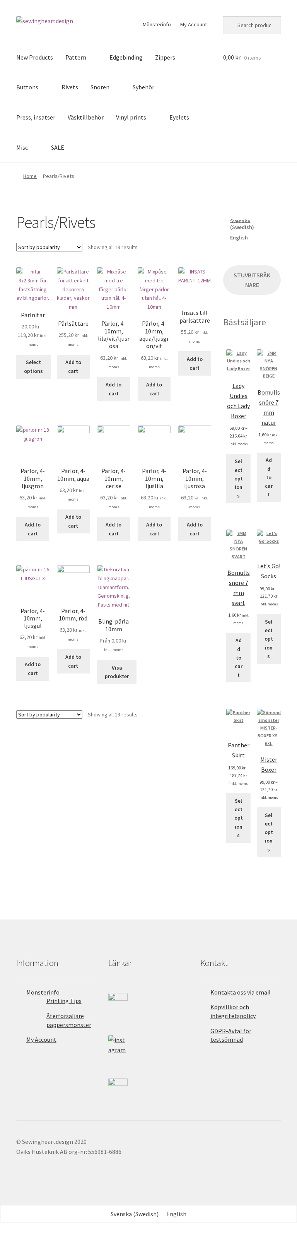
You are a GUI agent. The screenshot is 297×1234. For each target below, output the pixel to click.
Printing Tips (64, 1001)
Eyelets (179, 117)
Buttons (27, 87)
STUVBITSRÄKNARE (252, 280)
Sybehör (143, 87)
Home (30, 176)
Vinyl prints (131, 117)
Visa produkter (117, 672)
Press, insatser (35, 117)
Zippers (165, 57)
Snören (99, 87)
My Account (193, 24)
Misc (22, 147)
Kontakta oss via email (240, 992)
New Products (34, 57)
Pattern (75, 57)
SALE (57, 147)
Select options (33, 366)
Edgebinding (126, 57)
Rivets (69, 87)
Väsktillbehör (86, 117)
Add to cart (73, 366)
